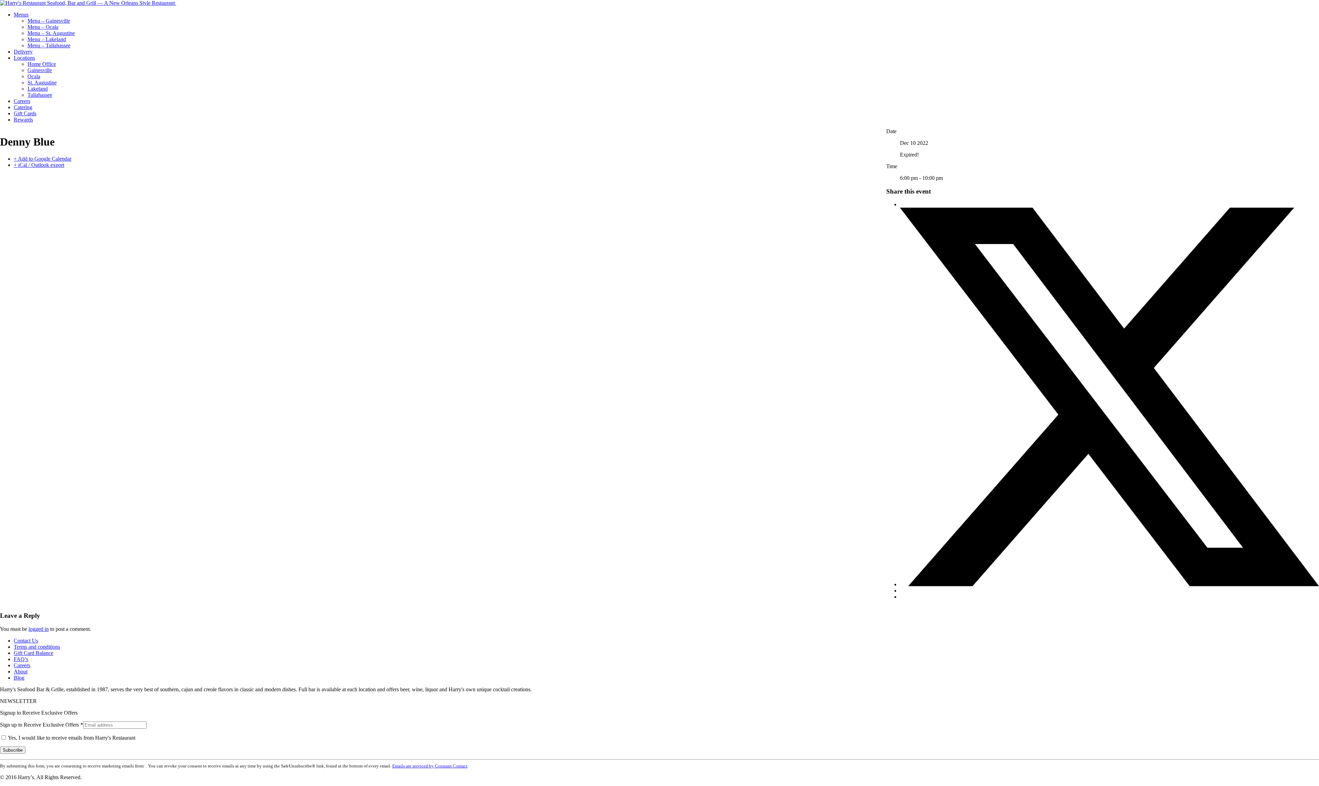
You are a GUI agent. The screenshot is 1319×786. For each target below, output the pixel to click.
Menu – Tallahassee (48, 45)
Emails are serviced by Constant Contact (429, 765)
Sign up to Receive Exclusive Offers (41, 725)
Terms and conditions (37, 647)
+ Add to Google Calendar (42, 159)
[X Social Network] (1109, 584)
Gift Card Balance (33, 653)
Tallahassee (39, 95)
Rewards (23, 120)
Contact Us (26, 641)
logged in (39, 629)
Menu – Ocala (42, 27)
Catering (23, 107)
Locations (24, 58)
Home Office (41, 64)
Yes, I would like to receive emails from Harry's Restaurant (71, 738)
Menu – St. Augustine (51, 33)
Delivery (23, 52)
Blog (19, 678)
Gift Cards (25, 113)
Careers (22, 101)
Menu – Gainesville (48, 21)
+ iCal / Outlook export (39, 165)
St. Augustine (42, 82)
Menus (21, 15)
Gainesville (39, 70)
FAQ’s (21, 659)
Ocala (33, 76)
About (20, 671)
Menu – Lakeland (46, 39)
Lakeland (37, 89)
